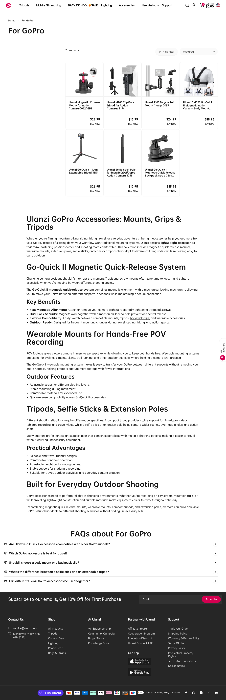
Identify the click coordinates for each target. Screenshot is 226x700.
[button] (26, 5)
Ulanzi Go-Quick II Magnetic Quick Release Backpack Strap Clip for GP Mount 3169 (160, 172)
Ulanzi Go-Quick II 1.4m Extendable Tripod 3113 (83, 171)
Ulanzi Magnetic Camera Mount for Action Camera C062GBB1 (84, 105)
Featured (188, 51)
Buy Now (95, 123)
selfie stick (92, 424)
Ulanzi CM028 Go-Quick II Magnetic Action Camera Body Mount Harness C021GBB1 (198, 105)
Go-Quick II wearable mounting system (57, 364)
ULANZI (159, 692)
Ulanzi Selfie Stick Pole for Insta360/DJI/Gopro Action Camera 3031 (121, 172)
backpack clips (139, 318)
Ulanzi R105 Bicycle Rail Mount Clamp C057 (159, 104)
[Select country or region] (218, 5)
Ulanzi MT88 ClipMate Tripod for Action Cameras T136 (120, 105)
